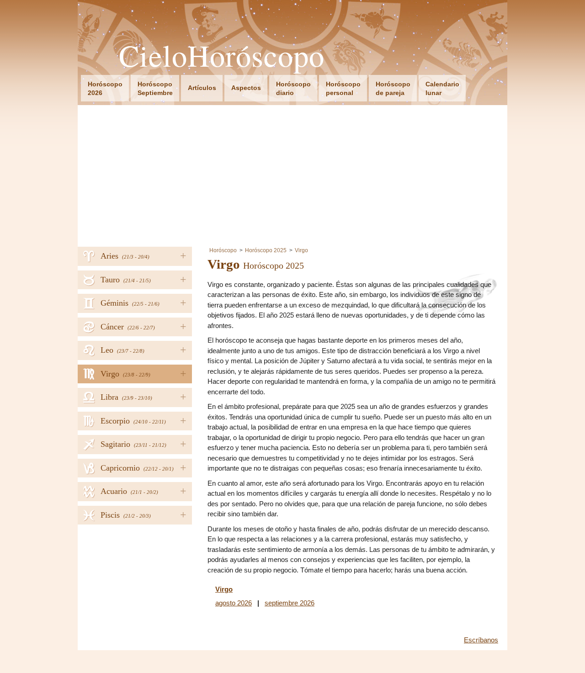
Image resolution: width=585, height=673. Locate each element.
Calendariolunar (442, 88)
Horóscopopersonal (343, 88)
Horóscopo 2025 (266, 250)
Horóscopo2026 (105, 88)
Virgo (301, 250)
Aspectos (246, 87)
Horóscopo (223, 250)
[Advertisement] (292, 174)
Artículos (202, 87)
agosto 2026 (233, 603)
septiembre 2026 (289, 603)
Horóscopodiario (293, 88)
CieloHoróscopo (221, 55)
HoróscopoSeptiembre (155, 88)
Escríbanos (481, 640)
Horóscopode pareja (393, 88)
